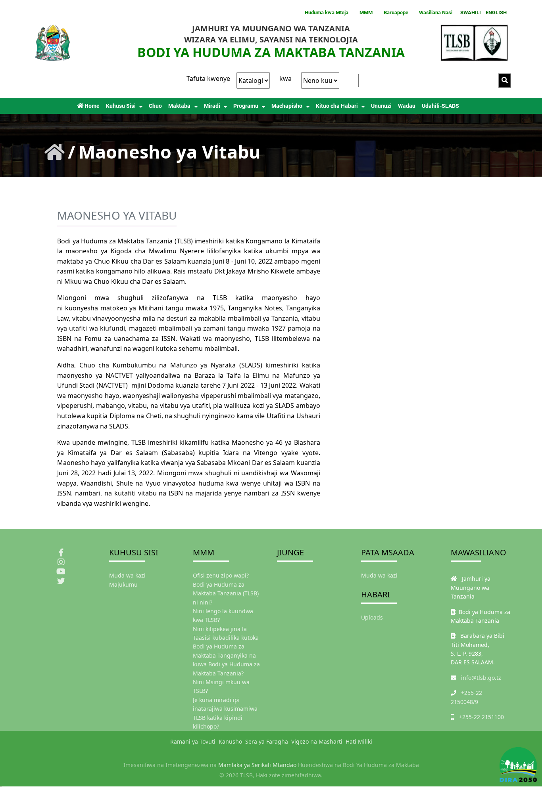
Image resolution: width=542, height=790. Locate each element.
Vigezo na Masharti (316, 741)
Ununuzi (381, 106)
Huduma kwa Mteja (326, 12)
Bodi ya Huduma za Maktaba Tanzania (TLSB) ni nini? (226, 593)
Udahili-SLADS (440, 106)
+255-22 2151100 (481, 717)
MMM (366, 12)
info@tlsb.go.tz (481, 677)
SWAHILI (470, 12)
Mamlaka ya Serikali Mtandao (257, 765)
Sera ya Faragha (266, 741)
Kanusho (230, 741)
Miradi (212, 106)
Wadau (406, 106)
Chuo (155, 106)
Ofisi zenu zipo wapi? (221, 575)
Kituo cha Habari (337, 106)
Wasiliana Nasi (435, 12)
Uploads (372, 617)
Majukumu (123, 584)
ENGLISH (496, 12)
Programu (245, 106)
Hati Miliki (359, 741)
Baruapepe (396, 12)
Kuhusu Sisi (121, 106)
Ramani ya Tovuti (192, 741)
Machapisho (286, 106)
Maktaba (179, 106)
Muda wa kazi (127, 575)
